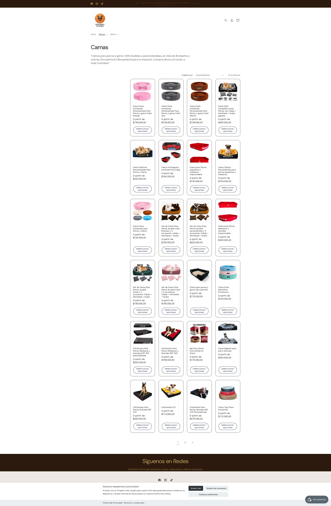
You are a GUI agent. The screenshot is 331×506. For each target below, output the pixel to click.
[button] (103, 34)
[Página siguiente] (192, 442)
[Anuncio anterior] (136, 3)
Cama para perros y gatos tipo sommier (199, 288)
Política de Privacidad (112, 503)
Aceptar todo (196, 488)
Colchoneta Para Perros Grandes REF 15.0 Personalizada (199, 409)
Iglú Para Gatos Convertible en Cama (197, 350)
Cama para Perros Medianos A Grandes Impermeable (226, 229)
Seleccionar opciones (142, 130)
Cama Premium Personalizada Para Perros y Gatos (142, 169)
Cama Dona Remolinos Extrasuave (223, 289)
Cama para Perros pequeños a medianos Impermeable (198, 171)
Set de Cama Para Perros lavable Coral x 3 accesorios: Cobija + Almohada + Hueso (170, 292)
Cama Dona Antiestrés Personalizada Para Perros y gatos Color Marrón (199, 111)
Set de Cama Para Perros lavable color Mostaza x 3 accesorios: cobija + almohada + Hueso (170, 231)
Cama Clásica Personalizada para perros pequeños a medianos (227, 171)
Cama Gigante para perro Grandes (227, 349)
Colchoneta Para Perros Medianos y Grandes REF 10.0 (169, 350)
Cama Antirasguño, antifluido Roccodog (170, 168)
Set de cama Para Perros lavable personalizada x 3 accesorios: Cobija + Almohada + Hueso (199, 231)
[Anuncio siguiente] (194, 3)
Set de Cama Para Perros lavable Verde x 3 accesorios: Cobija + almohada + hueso (142, 292)
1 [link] (178, 442)
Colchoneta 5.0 (168, 407)
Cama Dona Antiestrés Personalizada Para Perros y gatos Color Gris (170, 111)
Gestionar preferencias (208, 494)
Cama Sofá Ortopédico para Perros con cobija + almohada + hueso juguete (227, 111)
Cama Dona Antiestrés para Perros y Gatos (140, 228)
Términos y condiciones (133, 503)
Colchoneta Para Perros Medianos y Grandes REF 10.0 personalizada (141, 352)
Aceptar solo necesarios (216, 488)
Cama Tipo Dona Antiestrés (226, 408)
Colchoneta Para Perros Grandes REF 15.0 (142, 409)
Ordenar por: (187, 75)
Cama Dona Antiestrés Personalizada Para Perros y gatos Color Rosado (142, 111)
